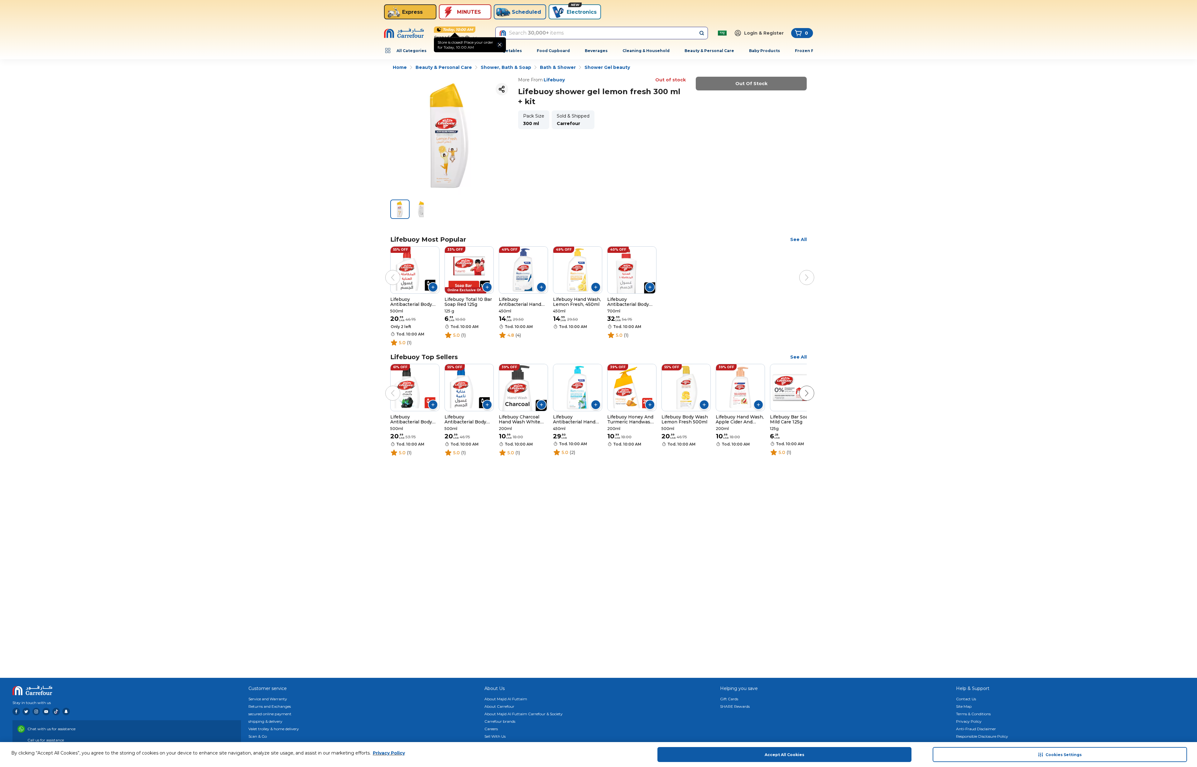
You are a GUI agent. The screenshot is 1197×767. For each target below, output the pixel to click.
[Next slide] (800, 271)
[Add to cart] (433, 287)
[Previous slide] (386, 271)
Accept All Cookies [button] (784, 754)
